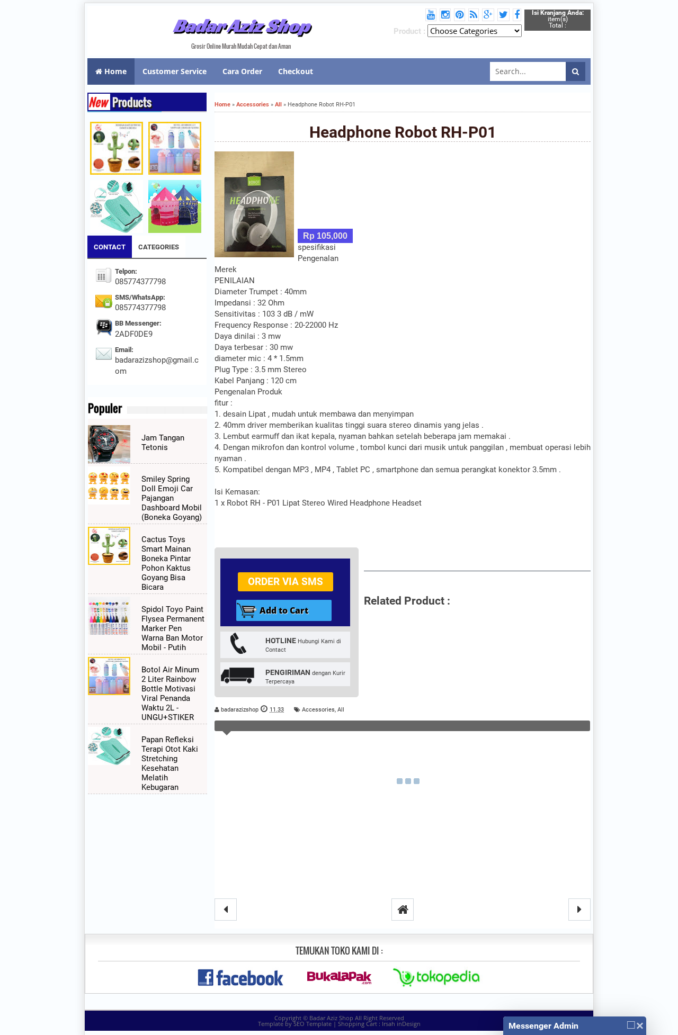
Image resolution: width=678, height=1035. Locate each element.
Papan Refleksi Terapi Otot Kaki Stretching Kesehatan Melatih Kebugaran (169, 763)
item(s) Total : (558, 19)
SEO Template (312, 1024)
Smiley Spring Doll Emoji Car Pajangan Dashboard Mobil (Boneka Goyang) (171, 498)
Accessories (318, 709)
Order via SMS (285, 581)
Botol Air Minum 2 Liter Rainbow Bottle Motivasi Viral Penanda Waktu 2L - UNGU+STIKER (170, 693)
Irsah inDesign (401, 1024)
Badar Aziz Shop (241, 25)
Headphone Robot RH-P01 (402, 132)
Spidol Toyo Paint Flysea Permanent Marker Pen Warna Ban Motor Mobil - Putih (172, 628)
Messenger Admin (543, 1026)
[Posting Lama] (579, 909)
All (340, 709)
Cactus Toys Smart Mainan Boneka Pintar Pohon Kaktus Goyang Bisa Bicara (166, 563)
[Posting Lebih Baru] (226, 909)
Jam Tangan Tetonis (162, 442)
